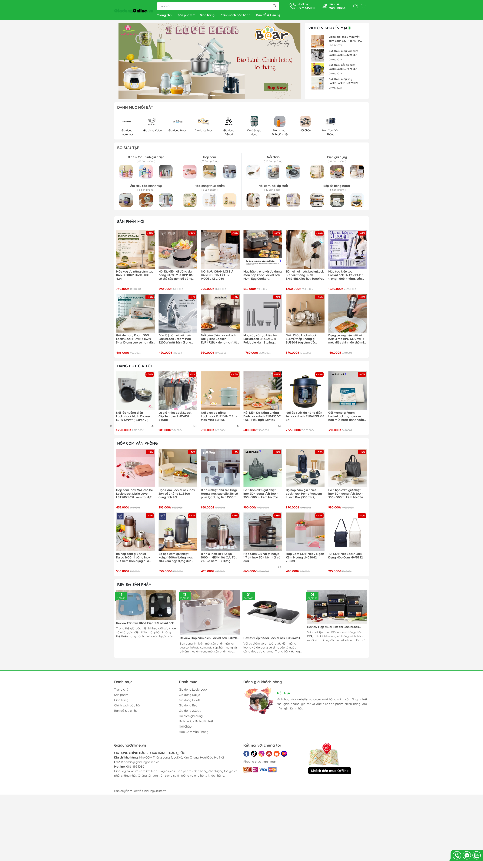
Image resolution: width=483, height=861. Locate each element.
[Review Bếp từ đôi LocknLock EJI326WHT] (273, 612)
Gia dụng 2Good (190, 710)
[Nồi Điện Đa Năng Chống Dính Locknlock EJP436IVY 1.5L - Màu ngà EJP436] (262, 390)
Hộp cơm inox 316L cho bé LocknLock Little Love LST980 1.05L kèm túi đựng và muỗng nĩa (135, 493)
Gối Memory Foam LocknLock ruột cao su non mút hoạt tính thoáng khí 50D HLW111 (347, 416)
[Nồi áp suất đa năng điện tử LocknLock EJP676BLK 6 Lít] (305, 390)
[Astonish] (209, 61)
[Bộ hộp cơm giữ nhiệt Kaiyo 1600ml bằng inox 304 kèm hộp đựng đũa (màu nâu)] (135, 531)
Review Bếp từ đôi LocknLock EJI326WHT (272, 638)
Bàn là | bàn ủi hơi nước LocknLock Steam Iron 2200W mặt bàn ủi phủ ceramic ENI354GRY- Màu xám (176, 338)
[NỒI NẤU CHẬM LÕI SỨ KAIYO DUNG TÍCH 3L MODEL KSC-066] (220, 249)
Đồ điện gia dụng (191, 716)
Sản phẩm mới (130, 221)
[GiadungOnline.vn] (133, 10)
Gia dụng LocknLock (193, 689)
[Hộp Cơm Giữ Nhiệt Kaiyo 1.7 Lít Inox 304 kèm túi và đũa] (262, 531)
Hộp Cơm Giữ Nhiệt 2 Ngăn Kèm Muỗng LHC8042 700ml (305, 557)
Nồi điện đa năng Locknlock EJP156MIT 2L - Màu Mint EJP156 (219, 416)
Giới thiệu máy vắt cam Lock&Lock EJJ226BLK (343, 53)
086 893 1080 (135, 766)
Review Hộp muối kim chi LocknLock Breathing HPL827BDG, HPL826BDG (333, 627)
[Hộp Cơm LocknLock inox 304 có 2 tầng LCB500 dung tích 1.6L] (177, 468)
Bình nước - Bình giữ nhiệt (196, 721)
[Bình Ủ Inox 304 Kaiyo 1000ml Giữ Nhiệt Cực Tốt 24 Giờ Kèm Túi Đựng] (220, 531)
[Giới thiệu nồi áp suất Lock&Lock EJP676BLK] (317, 69)
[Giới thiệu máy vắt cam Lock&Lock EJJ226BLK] (317, 55)
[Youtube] (269, 754)
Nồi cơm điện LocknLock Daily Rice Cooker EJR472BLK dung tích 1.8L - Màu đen (220, 338)
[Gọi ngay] (457, 855)
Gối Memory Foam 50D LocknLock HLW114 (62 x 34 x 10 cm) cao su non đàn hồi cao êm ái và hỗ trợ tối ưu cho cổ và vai (135, 338)
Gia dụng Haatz (190, 700)
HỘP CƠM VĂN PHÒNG (137, 443)
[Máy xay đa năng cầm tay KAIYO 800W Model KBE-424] (135, 249)
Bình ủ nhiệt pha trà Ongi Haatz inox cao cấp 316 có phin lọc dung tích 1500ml (219, 493)
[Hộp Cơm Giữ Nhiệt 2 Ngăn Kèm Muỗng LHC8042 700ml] (305, 531)
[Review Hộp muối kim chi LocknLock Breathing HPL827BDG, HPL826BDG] (337, 607)
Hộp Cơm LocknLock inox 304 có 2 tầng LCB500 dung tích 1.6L (176, 493)
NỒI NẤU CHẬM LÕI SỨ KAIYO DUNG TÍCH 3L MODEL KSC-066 (217, 275)
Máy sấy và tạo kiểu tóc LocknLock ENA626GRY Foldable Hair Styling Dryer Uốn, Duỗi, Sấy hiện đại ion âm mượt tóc (261, 338)
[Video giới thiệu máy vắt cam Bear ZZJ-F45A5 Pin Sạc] (317, 41)
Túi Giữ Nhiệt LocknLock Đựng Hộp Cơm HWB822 (345, 555)
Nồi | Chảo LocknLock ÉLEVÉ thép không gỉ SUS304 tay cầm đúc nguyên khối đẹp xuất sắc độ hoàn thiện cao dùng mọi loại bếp (304, 338)
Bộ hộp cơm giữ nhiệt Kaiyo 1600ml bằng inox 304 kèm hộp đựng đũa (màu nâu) (133, 557)
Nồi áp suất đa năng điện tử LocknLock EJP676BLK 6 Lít (305, 416)
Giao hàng (207, 15)
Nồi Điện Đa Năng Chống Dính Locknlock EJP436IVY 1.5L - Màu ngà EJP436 (262, 416)
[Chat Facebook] (467, 855)
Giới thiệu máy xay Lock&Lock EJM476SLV (343, 81)
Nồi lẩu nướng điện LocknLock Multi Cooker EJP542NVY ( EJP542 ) (133, 416)
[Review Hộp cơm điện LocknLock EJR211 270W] (210, 612)
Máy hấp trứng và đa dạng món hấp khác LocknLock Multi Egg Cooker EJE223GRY (262, 275)
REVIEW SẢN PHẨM (134, 584)
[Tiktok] (254, 754)
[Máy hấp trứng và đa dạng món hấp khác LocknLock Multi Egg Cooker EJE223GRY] (262, 249)
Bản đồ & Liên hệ (268, 15)
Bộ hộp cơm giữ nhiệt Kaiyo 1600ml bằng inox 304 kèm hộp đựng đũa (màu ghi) (175, 557)
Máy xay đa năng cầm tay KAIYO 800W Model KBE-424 (134, 275)
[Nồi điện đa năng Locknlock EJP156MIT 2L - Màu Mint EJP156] (220, 390)
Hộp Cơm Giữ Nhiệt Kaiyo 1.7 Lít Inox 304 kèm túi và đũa (261, 557)
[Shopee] (277, 754)
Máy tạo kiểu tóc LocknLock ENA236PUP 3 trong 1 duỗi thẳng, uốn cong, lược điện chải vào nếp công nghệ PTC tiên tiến (345, 275)
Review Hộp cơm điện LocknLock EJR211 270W (208, 638)
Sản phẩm (185, 15)
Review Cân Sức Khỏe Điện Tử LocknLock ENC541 (145, 623)
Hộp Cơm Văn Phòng (193, 732)
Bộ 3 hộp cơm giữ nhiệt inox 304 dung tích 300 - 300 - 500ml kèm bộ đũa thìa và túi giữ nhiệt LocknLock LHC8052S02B (346, 493)
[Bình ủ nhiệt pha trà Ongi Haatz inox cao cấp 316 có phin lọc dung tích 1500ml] (220, 468)
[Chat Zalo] (476, 855)
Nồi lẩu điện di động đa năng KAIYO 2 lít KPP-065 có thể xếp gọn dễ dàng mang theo (176, 275)
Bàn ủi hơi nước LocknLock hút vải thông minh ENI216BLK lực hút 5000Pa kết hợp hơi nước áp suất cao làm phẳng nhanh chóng (305, 275)
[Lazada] (284, 754)
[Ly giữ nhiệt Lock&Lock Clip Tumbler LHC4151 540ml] (177, 390)
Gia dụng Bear (189, 705)
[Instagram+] (261, 754)
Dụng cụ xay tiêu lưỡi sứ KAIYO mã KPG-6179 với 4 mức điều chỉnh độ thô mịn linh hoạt (347, 338)
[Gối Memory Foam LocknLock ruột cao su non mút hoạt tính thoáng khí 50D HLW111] (347, 390)
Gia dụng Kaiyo (189, 695)
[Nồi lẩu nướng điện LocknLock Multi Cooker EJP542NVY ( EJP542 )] (135, 390)
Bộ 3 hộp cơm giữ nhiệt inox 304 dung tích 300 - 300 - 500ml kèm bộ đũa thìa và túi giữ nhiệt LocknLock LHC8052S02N (261, 493)
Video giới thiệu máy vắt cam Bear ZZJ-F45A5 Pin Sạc (344, 39)
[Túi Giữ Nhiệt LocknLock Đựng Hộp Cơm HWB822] (347, 531)
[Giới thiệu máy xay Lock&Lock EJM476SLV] (317, 83)
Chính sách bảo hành (235, 15)
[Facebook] (246, 754)
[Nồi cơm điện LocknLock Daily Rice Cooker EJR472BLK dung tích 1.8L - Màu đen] (220, 313)
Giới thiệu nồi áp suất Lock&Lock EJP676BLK (343, 67)
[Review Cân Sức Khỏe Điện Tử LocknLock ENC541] (146, 605)
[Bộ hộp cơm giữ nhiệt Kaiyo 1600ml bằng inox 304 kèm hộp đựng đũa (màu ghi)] (177, 531)
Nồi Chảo (185, 726)
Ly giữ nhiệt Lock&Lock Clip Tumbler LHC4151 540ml (175, 416)
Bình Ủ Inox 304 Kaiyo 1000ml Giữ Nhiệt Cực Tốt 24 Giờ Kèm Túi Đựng (219, 557)
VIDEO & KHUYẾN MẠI (327, 28)
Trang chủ (164, 15)
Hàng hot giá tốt (135, 365)
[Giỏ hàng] (364, 6)
